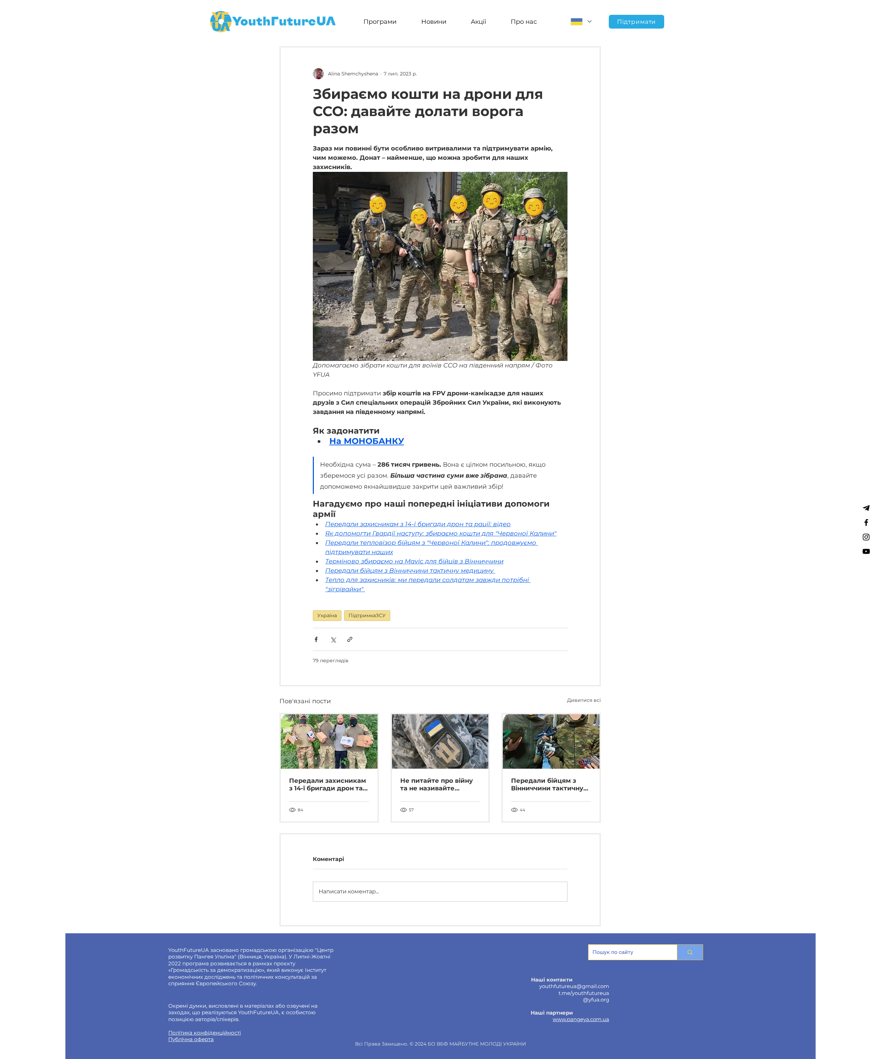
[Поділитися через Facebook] (316, 639)
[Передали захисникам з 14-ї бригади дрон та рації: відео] (329, 741)
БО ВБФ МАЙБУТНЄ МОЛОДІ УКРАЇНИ (477, 1044)
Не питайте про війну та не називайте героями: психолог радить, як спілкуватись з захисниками (436, 784)
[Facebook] (866, 522)
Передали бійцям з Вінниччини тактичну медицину (547, 784)
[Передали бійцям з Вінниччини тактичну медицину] (551, 741)
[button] (379, 22)
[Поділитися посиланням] (350, 639)
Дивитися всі (584, 700)
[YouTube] (866, 551)
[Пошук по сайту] (690, 952)
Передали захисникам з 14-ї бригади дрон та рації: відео (327, 784)
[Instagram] (866, 536)
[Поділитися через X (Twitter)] (333, 639)
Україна (327, 615)
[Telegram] (866, 507)
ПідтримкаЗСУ (367, 615)
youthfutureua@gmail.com (574, 986)
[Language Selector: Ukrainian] (581, 21)
